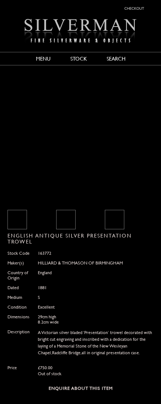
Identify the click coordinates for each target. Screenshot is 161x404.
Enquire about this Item (81, 388)
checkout (134, 8)
